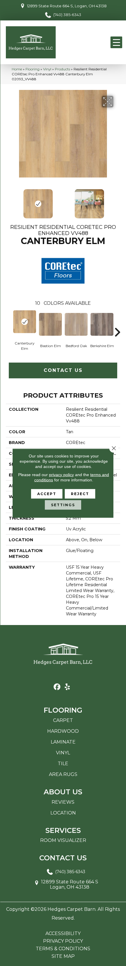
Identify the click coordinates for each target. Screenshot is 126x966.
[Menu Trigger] (116, 42)
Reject (80, 493)
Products (62, 69)
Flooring (32, 69)
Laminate (63, 742)
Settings (63, 504)
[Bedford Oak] (76, 324)
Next (117, 201)
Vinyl (47, 69)
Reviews (63, 802)
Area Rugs (63, 774)
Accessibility (63, 933)
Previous (9, 201)
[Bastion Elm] (50, 324)
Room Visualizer (63, 840)
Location (63, 813)
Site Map (63, 956)
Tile (63, 763)
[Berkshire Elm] (102, 324)
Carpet (63, 720)
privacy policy (61, 474)
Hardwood (63, 731)
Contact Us (63, 370)
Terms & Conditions (63, 948)
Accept (46, 493)
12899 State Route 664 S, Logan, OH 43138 (67, 6)
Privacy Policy (63, 941)
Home (17, 69)
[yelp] (67, 687)
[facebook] (57, 687)
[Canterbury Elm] (25, 322)
